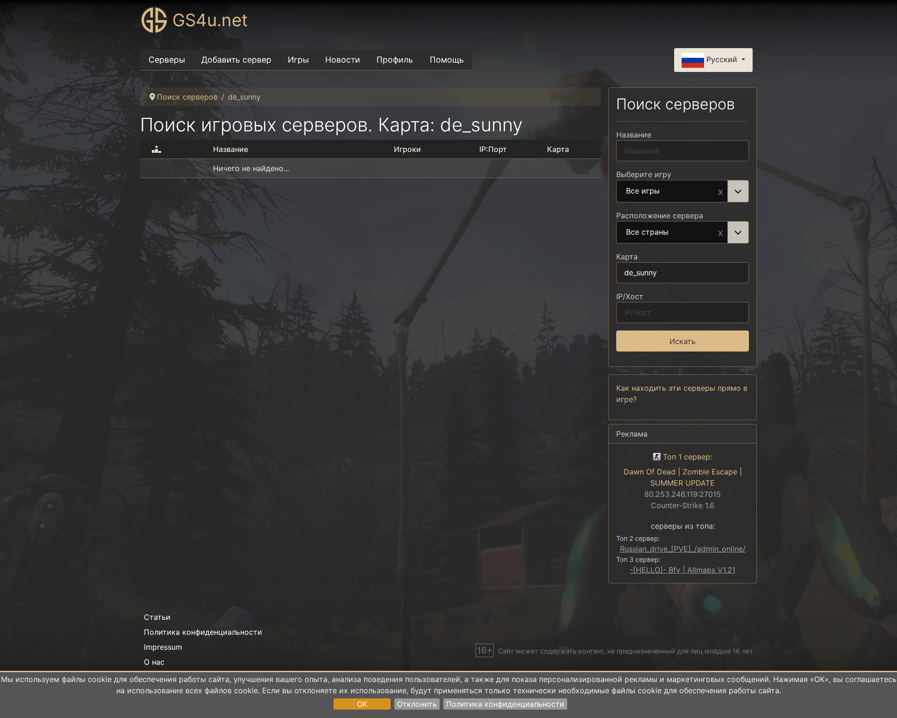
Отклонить (417, 704)
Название (633, 134)
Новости (342, 60)
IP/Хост (629, 296)
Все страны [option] (647, 232)
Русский (722, 59)
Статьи (157, 617)
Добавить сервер (236, 60)
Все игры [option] (643, 191)
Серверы (167, 60)
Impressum (163, 647)
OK (362, 704)
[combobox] (682, 191)
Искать (682, 341)
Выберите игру (643, 174)
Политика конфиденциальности (505, 704)
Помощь (447, 60)
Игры (298, 60)
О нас (154, 662)
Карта (627, 256)
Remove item (720, 191)
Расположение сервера (659, 215)
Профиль (395, 60)
